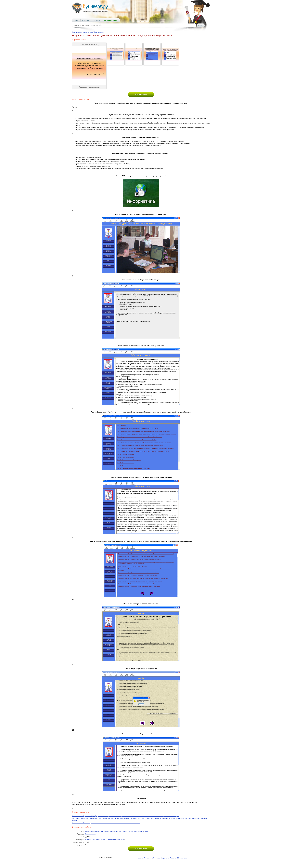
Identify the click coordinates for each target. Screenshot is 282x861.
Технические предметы (115, 839)
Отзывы (97, 20)
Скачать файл (141, 94)
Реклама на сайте (149, 858)
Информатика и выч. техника (82, 32)
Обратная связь (182, 858)
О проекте (86, 20)
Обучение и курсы (111, 20)
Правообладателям (163, 858)
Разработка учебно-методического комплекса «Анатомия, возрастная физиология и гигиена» (106, 823)
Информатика (99, 32)
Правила (173, 858)
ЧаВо (76, 20)
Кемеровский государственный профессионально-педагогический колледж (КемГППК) (116, 831)
